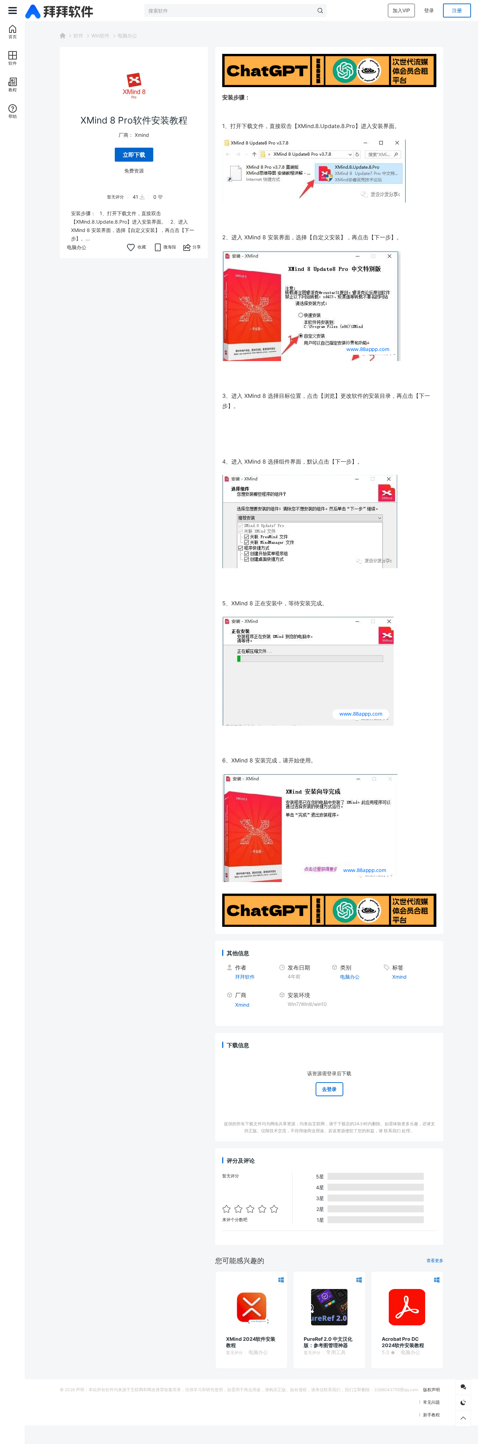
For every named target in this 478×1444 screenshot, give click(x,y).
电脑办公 (127, 35)
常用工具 (336, 1352)
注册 (457, 10)
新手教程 (431, 1414)
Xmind (142, 135)
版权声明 (431, 1389)
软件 (78, 35)
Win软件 (100, 35)
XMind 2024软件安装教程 (250, 1342)
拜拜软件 (245, 977)
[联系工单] (463, 1387)
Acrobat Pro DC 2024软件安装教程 (403, 1342)
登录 (429, 10)
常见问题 (431, 1402)
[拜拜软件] (60, 11)
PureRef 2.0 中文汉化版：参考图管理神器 (328, 1342)
